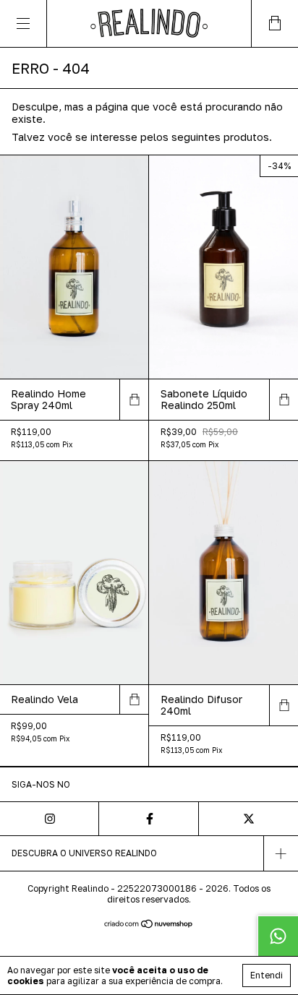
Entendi (266, 975)
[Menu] (23, 23)
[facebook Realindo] (148, 818)
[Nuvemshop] (149, 924)
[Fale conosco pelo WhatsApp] (277, 936)
